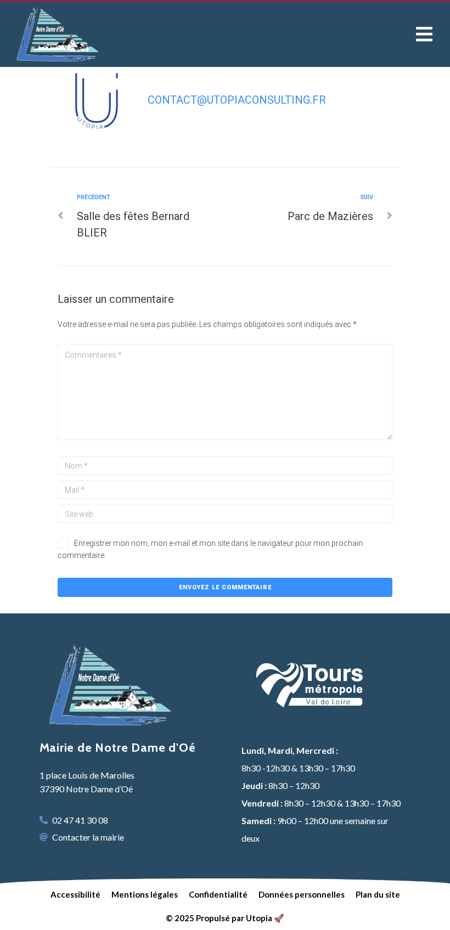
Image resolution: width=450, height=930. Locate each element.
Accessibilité (75, 894)
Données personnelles (301, 894)
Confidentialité (218, 894)
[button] (424, 33)
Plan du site (378, 894)
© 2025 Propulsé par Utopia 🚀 (225, 918)
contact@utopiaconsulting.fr (237, 99)
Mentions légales (144, 894)
